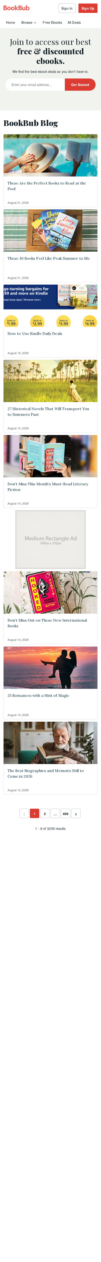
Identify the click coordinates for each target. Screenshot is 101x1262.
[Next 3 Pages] (55, 813)
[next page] (55, 814)
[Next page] (76, 814)
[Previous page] (24, 814)
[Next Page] (76, 813)
